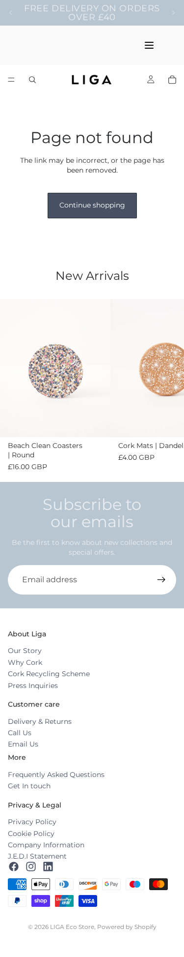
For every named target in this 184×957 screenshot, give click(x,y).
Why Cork (25, 662)
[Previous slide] (11, 13)
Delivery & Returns (40, 721)
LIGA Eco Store (72, 926)
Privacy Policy (32, 821)
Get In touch (29, 785)
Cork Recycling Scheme (49, 673)
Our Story (25, 651)
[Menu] (11, 79)
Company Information (46, 844)
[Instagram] (31, 866)
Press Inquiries (33, 685)
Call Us (19, 732)
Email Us (23, 744)
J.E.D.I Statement (37, 856)
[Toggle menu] (149, 45)
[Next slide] (173, 13)
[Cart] (172, 79)
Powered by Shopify (127, 926)
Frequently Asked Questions (56, 774)
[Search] (32, 79)
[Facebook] (14, 866)
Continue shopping (92, 205)
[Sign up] (161, 579)
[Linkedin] (48, 866)
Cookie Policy (31, 833)
